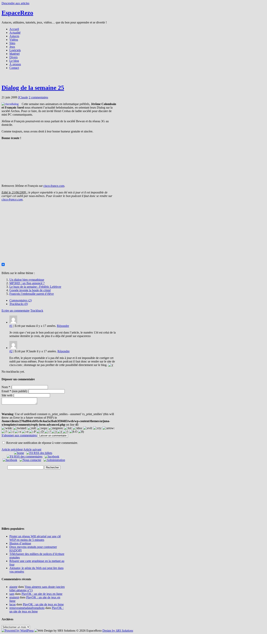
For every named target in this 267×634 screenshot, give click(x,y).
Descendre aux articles (15, 3)
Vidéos (13, 39)
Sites (12, 43)
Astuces (14, 36)
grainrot (14, 597)
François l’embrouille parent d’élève (31, 293)
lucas (12, 604)
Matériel (14, 53)
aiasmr (13, 586)
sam (11, 593)
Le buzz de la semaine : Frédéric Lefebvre (35, 286)
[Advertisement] (133, 77)
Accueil (14, 29)
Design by (117, 630)
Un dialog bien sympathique (26, 279)
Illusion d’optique (20, 543)
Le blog (14, 60)
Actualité (15, 32)
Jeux (12, 46)
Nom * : (7, 387)
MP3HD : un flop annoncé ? (27, 283)
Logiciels (15, 50)
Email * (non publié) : (15, 391)
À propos (15, 64)
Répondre (63, 325)
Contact (14, 67)
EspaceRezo (17, 12)
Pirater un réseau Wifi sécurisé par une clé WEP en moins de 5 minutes (35, 538)
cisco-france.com (53, 185)
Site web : (8, 395)
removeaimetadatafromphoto (27, 608)
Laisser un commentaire (52, 435)
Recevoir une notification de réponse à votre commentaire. (42, 442)
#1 (11, 325)
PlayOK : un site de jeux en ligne (42, 593)
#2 (11, 351)
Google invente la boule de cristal (30, 290)
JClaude (23, 97)
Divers (13, 57)
